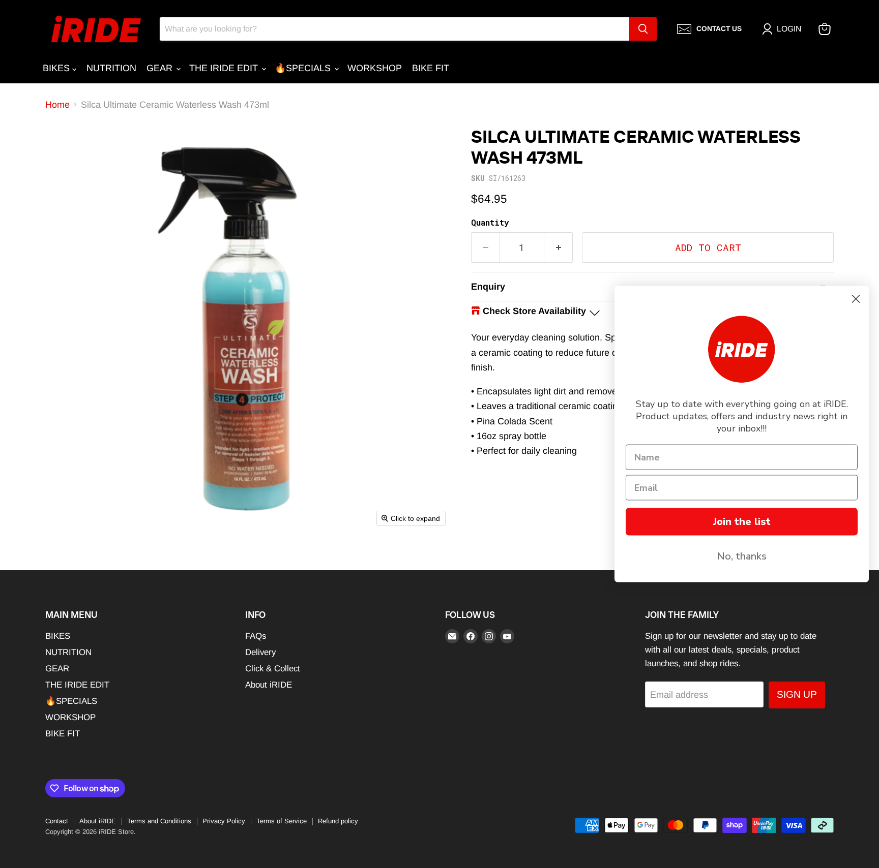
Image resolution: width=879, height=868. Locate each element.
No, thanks (742, 556)
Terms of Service (281, 821)
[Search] (643, 29)
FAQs (255, 636)
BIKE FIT (430, 68)
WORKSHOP (374, 68)
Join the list (742, 522)
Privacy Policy (223, 821)
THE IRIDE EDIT (224, 68)
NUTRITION (111, 68)
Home (57, 105)
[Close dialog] (856, 299)
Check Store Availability (534, 311)
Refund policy (338, 821)
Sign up (797, 694)
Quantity (490, 222)
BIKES (57, 68)
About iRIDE (268, 685)
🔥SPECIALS (304, 68)
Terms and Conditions (159, 821)
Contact (56, 821)
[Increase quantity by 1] (558, 247)
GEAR (160, 68)
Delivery (260, 652)
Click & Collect (272, 668)
